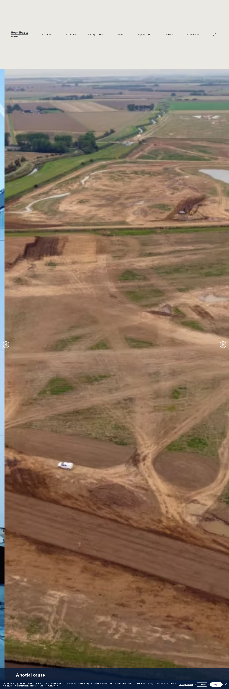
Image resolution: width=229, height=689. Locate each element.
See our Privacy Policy (49, 685)
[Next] (223, 344)
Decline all (202, 684)
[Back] (6, 344)
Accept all (216, 684)
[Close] (225, 684)
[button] (215, 34)
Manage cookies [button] (186, 684)
